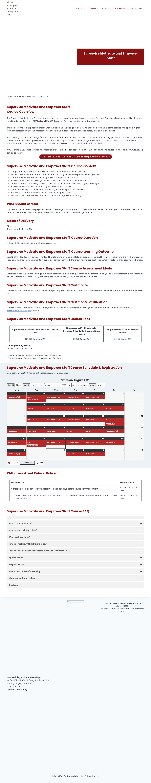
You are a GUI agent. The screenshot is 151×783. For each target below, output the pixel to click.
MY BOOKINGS (118, 8)
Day (40, 385)
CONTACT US (135, 8)
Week (34, 385)
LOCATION (104, 8)
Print (40, 463)
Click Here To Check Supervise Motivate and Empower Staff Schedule (75, 156)
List (18, 385)
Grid (11, 385)
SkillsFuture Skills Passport (19, 310)
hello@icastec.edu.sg (17, 689)
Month (26, 385)
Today (92, 385)
